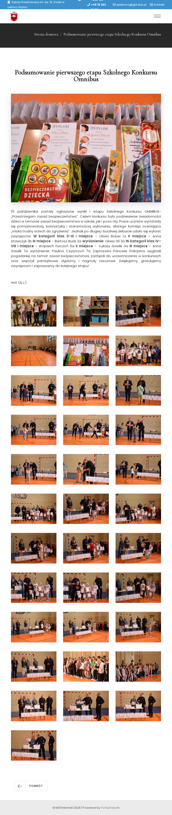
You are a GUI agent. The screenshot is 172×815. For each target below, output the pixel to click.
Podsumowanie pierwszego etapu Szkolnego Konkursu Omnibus (112, 34)
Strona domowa (46, 34)
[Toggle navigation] (157, 16)
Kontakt (159, 5)
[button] (30, 786)
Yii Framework (110, 808)
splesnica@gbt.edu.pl (131, 5)
